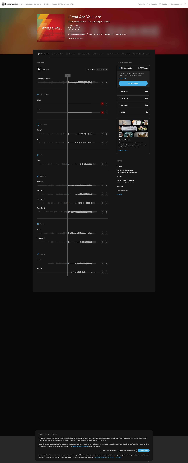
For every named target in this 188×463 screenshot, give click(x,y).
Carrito (164, 4)
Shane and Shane (77, 21)
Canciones (37, 4)
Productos (28, 4)
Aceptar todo (144, 450)
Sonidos (46, 4)
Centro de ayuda (176, 4)
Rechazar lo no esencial (127, 450)
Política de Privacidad (114, 457)
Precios (54, 4)
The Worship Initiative (98, 21)
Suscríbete (133, 83)
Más (71, 4)
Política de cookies (100, 457)
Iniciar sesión (153, 4)
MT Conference (63, 4)
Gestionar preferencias (109, 450)
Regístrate (141, 4)
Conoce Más (122, 78)
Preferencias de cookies (80, 446)
